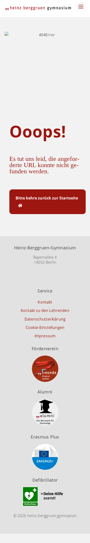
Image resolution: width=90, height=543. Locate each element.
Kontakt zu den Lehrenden (45, 310)
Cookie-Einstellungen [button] (45, 327)
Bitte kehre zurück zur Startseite (47, 198)
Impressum (45, 336)
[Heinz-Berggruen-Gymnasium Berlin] (38, 8)
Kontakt (45, 302)
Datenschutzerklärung (45, 319)
